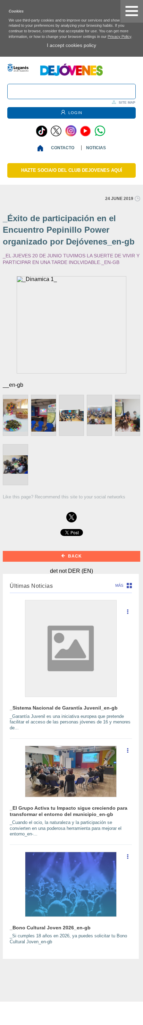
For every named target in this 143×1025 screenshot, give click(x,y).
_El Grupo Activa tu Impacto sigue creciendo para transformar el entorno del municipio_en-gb (68, 811)
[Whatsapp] (100, 131)
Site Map (127, 102)
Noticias (96, 147)
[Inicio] (42, 148)
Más (119, 585)
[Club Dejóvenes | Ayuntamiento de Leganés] (71, 74)
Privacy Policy (119, 36)
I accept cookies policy (71, 45)
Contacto (62, 147)
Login (74, 113)
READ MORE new (127, 614)
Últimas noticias (31, 586)
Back (74, 556)
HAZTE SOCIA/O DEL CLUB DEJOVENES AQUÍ (71, 170)
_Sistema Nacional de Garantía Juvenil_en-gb (64, 708)
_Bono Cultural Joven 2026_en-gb (50, 927)
